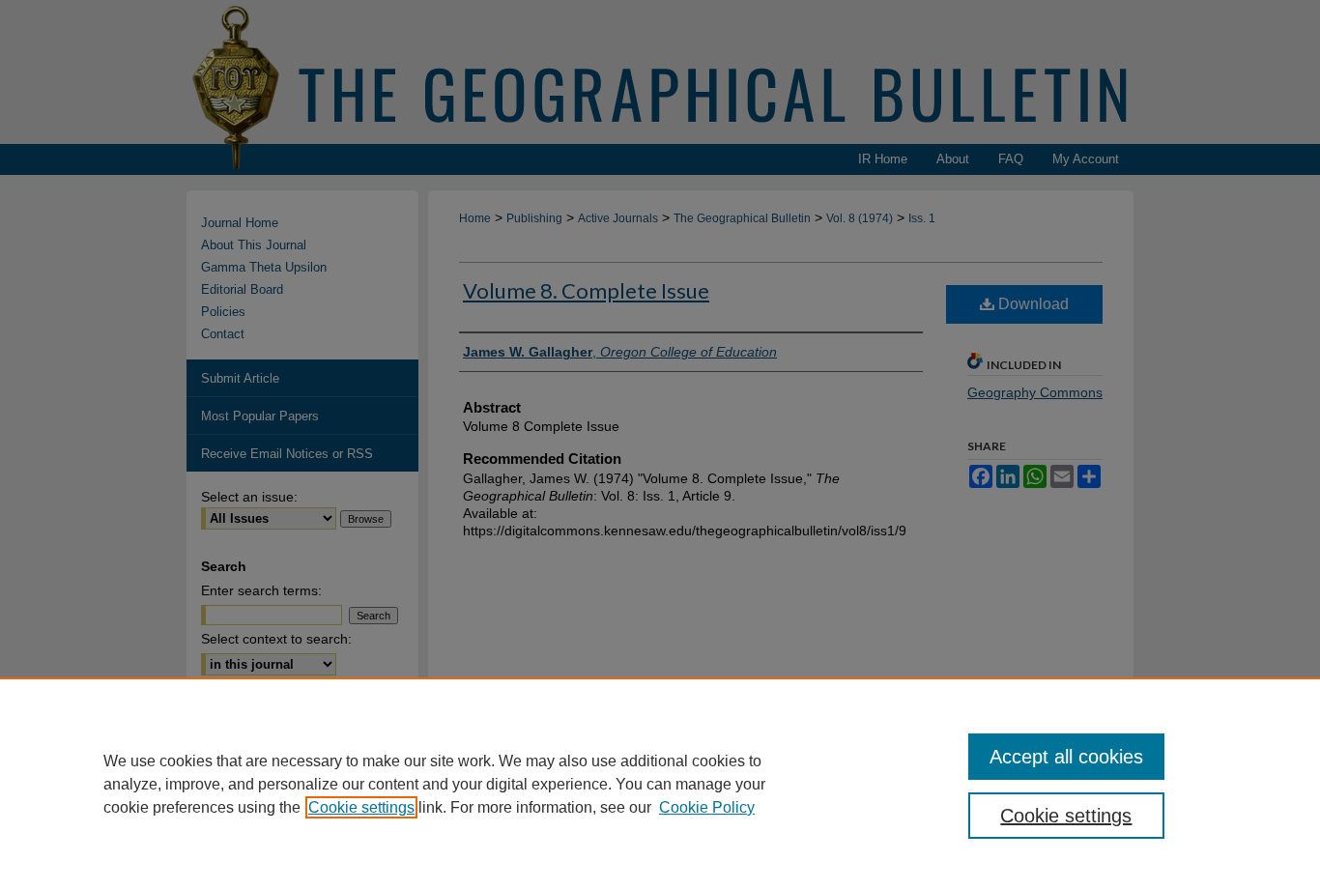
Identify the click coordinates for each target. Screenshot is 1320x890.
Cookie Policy (707, 807)
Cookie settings (361, 807)
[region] (660, 783)
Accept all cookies (1066, 756)
